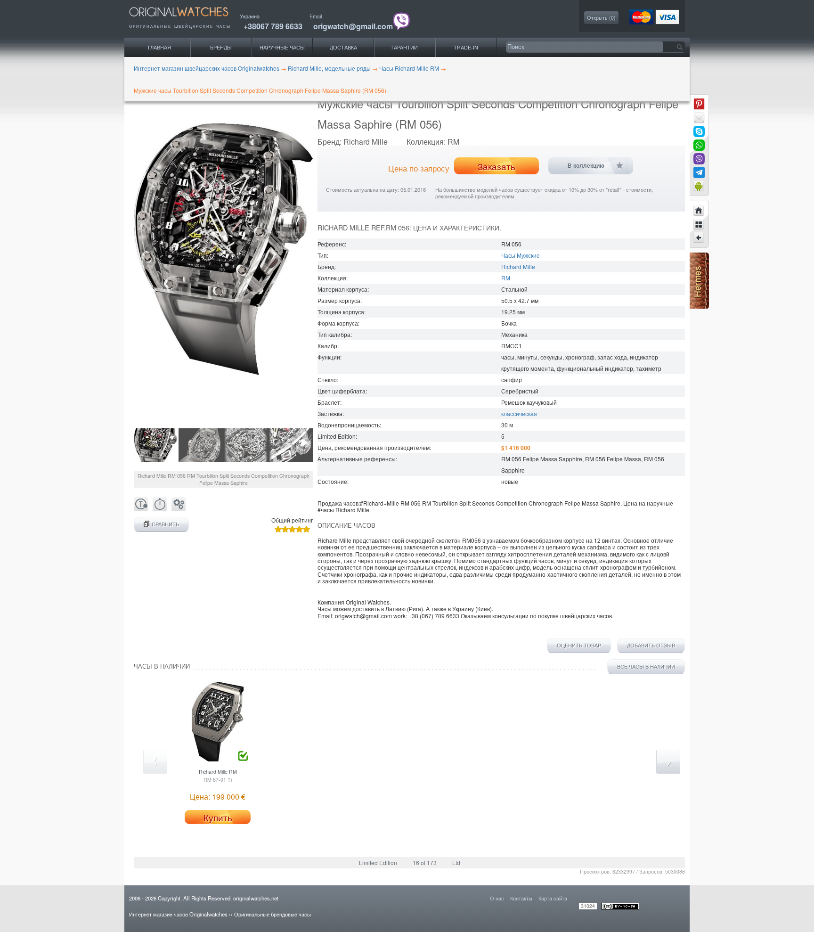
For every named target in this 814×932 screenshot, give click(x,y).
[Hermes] (699, 306)
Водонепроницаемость (348, 425)
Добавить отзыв (651, 645)
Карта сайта (552, 898)
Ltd (456, 862)
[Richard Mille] (699, 224)
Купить (218, 817)
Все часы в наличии (646, 666)
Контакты (521, 898)
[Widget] (699, 186)
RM (505, 278)
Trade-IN (466, 47)
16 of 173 (425, 862)
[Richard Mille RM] (699, 238)
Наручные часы (282, 47)
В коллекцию (586, 166)
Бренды (221, 47)
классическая (519, 413)
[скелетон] (178, 509)
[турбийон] (141, 509)
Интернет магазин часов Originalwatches (178, 914)
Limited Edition (378, 862)
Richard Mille (518, 266)
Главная (159, 47)
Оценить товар (579, 645)
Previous (155, 762)
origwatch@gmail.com (353, 26)
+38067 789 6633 (273, 26)
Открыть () (601, 17)
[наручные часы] (186, 19)
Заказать (496, 166)
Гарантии (404, 47)
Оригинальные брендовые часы (272, 914)
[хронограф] (160, 509)
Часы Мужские (520, 255)
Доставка (343, 47)
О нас (497, 898)
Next (668, 762)
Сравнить (165, 524)
